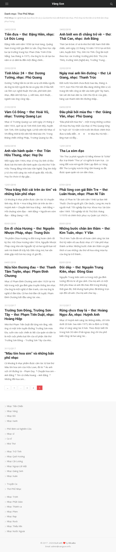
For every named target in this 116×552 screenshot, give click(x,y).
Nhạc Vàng (12, 411)
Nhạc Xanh (12, 420)
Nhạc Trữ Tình (14, 451)
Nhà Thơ (11, 443)
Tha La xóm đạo (72, 151)
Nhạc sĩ (10, 433)
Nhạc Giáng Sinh (15, 471)
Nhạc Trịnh (12, 496)
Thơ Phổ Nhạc (14, 488)
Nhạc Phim (12, 511)
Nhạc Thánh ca (14, 506)
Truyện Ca (12, 483)
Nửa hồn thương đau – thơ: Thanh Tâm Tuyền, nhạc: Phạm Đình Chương (30, 271)
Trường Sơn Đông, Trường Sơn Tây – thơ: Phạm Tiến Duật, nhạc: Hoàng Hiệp (30, 314)
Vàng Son (58, 3)
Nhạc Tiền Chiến (15, 406)
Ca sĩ (9, 438)
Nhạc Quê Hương (16, 456)
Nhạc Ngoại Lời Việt (17, 466)
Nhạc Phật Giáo (15, 501)
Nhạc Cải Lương (15, 461)
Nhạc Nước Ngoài (16, 531)
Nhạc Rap (12, 516)
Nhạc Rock (12, 521)
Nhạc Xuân (12, 476)
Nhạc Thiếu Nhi (14, 526)
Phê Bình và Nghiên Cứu (19, 428)
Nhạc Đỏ (11, 415)
